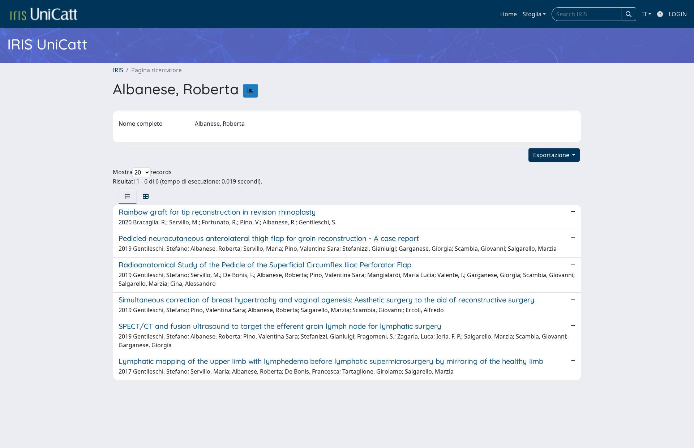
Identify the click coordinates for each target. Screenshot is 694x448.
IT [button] (644, 14)
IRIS (118, 70)
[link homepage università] (43, 14)
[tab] (128, 196)
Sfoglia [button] (532, 14)
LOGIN (678, 14)
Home (508, 14)
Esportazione (552, 155)
